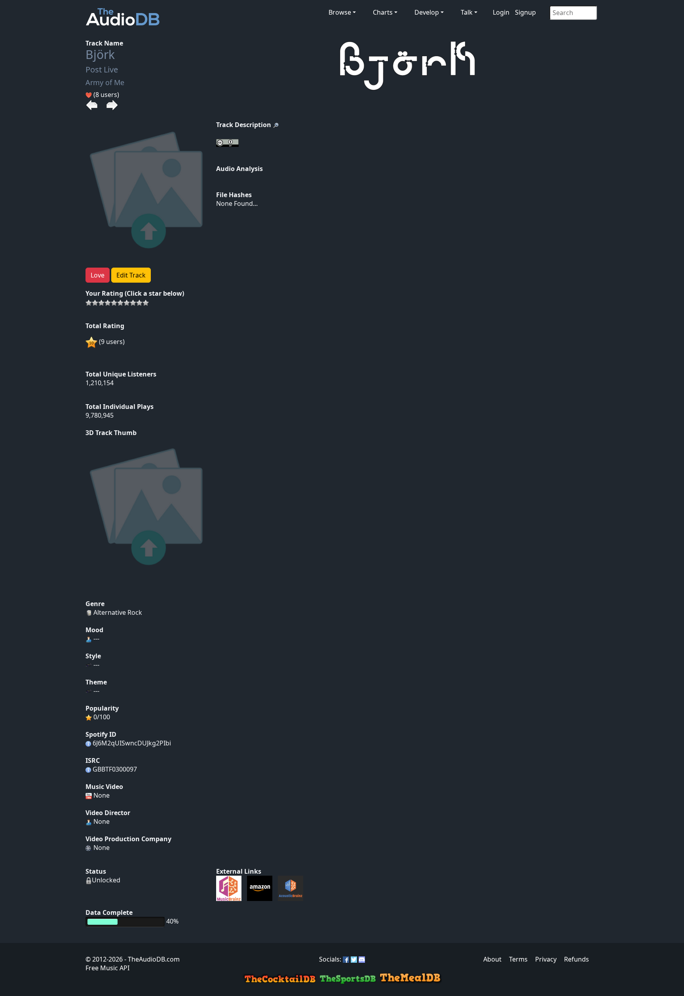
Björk (100, 54)
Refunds (576, 959)
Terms (518, 959)
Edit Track (131, 275)
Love (97, 275)
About (492, 959)
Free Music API (107, 968)
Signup (525, 12)
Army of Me (105, 82)
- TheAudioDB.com (151, 959)
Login (501, 12)
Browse (340, 12)
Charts (383, 12)
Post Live (102, 69)
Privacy (546, 959)
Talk (467, 12)
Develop (426, 12)
